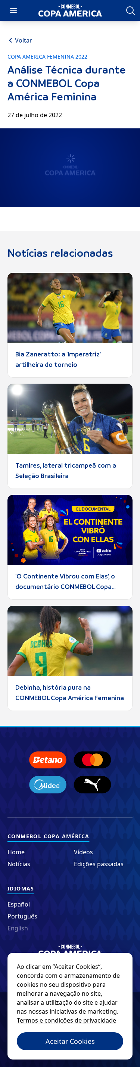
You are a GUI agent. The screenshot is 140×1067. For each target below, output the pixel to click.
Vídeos (83, 852)
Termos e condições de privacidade (66, 1020)
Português (22, 916)
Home (16, 852)
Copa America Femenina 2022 (47, 57)
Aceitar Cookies (70, 1041)
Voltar (23, 40)
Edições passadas (99, 864)
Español (18, 904)
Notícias (18, 864)
